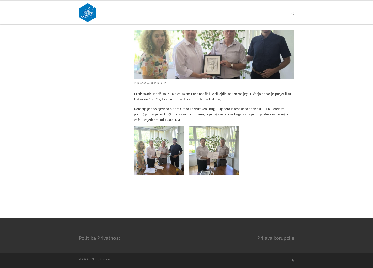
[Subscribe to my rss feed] (293, 260)
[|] (87, 12)
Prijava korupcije (275, 237)
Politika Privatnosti (100, 237)
